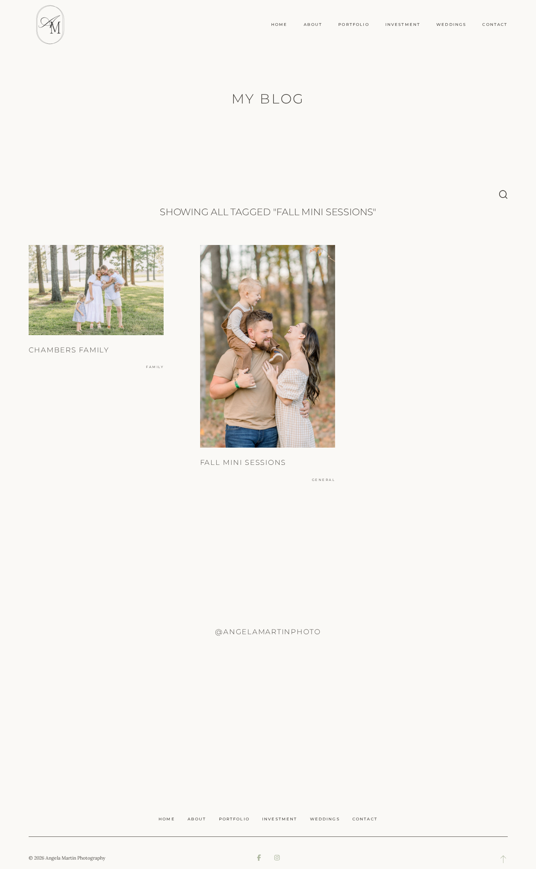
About (313, 24)
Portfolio (353, 24)
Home (279, 24)
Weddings (451, 24)
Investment (403, 24)
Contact (494, 24)
